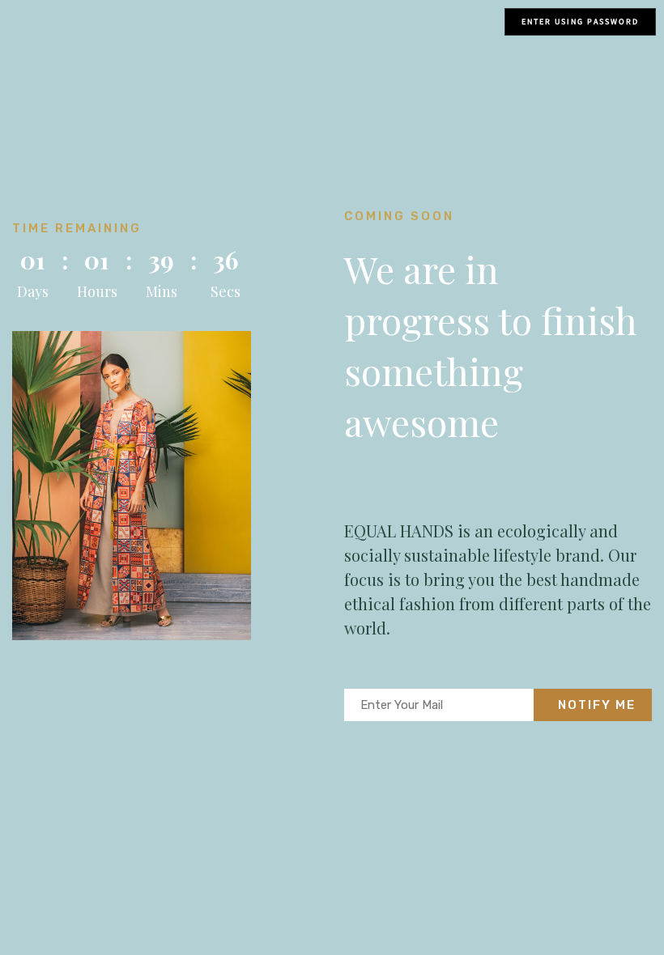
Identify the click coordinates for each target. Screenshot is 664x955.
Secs (225, 291)
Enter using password (580, 21)
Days (33, 291)
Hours (97, 291)
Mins (161, 291)
